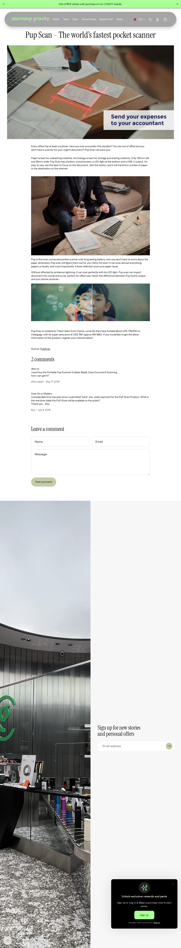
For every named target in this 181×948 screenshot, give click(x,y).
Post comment (43, 481)
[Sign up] (169, 746)
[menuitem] (119, 19)
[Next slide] (177, 4)
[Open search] (150, 19)
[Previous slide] (4, 4)
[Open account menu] (157, 19)
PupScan (45, 348)
